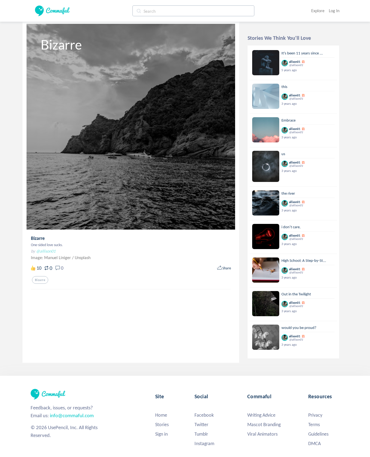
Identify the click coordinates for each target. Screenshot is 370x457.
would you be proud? (298, 327)
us (283, 153)
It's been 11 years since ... (302, 53)
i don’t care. (291, 226)
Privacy (315, 415)
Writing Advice (261, 415)
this (284, 86)
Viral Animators (262, 434)
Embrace (288, 120)
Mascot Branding (264, 424)
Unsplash (82, 257)
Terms (314, 424)
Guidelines (318, 434)
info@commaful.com (72, 415)
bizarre (40, 280)
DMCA (314, 443)
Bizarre (38, 238)
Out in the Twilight (296, 294)
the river (288, 193)
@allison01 (46, 251)
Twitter (201, 424)
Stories (162, 424)
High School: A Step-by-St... (303, 260)
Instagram (204, 443)
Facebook (204, 415)
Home (161, 415)
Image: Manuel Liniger (51, 257)
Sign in (161, 434)
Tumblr (201, 434)
